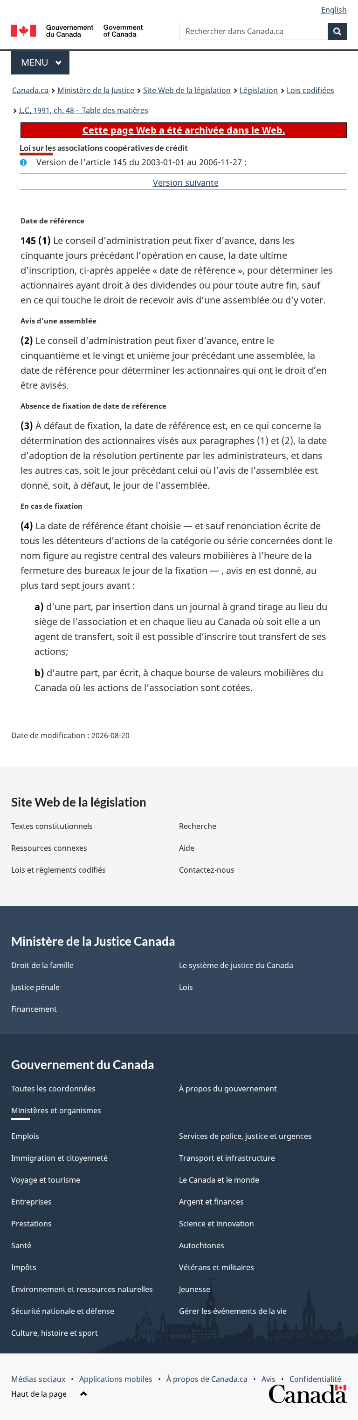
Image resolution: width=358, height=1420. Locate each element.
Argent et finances (211, 1202)
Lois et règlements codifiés (58, 870)
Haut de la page (40, 1394)
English (334, 10)
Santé (21, 1245)
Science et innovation (216, 1223)
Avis (268, 1379)
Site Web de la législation (187, 90)
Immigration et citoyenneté (59, 1158)
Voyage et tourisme (45, 1180)
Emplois (25, 1136)
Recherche (197, 826)
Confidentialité (315, 1379)
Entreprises (31, 1202)
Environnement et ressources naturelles (82, 1289)
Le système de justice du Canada (236, 965)
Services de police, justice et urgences (245, 1136)
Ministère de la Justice (95, 90)
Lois (186, 987)
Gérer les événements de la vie (233, 1311)
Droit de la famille (42, 965)
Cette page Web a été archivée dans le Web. (184, 130)
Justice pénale (35, 987)
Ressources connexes (49, 848)
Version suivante (186, 182)
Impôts (23, 1267)
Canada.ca (30, 90)
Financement (34, 1009)
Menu (45, 62)
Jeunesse (194, 1289)
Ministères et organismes (56, 1110)
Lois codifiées (310, 90)
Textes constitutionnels (52, 826)
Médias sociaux (38, 1379)
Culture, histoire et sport (54, 1333)
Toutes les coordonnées (53, 1089)
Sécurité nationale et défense (62, 1311)
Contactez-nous (206, 870)
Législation (259, 90)
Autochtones (201, 1245)
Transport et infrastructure (227, 1158)
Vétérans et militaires (216, 1267)
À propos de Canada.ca (207, 1379)
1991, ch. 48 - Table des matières (83, 110)
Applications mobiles (115, 1379)
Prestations (31, 1223)
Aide (186, 848)
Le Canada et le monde (219, 1180)
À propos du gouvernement (228, 1089)
